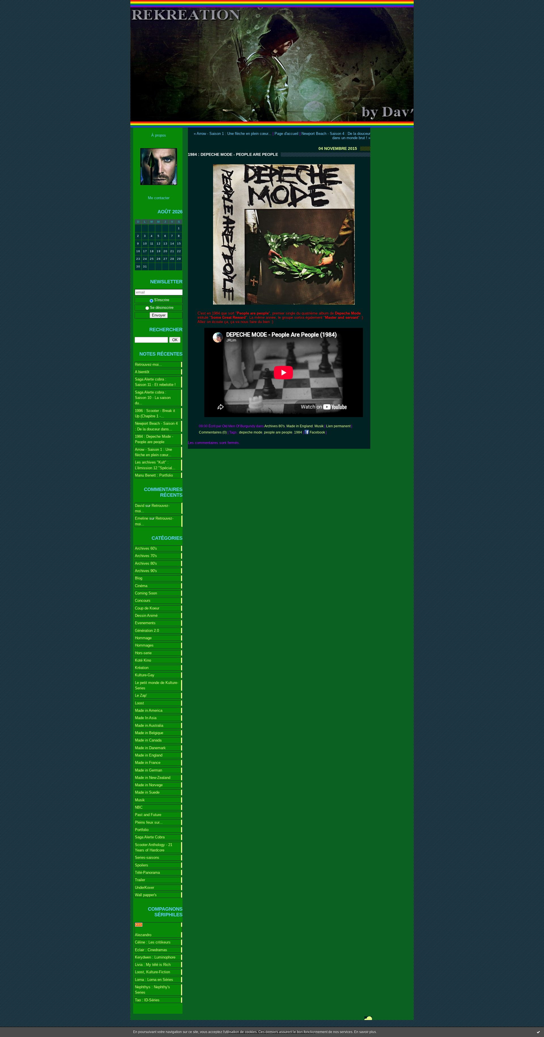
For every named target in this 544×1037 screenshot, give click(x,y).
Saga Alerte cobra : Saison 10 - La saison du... (153, 397)
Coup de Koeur (147, 608)
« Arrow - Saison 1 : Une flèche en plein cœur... (232, 133)
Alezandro (143, 935)
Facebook (317, 432)
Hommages (144, 645)
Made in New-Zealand (152, 777)
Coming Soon (146, 593)
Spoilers (141, 865)
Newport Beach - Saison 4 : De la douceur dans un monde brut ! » (335, 135)
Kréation (141, 668)
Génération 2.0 (147, 630)
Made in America (148, 710)
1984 (298, 432)
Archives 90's (146, 571)
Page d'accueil (286, 133)
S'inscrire (161, 300)
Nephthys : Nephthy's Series (152, 989)
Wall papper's (146, 895)
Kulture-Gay (144, 675)
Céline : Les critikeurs (153, 942)
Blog (138, 578)
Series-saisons (147, 857)
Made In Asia (145, 718)
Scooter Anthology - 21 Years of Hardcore (153, 847)
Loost (139, 703)
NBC (139, 807)
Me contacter (158, 198)
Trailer (140, 880)
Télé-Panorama (147, 872)
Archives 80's (146, 563)
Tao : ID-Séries (147, 1000)
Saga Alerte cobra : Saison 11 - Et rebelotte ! (155, 382)
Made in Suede (147, 792)
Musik (140, 800)
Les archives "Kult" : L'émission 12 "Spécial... (155, 465)
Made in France (147, 762)
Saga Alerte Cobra (150, 837)
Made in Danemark (150, 748)
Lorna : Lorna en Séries (154, 980)
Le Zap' (141, 695)
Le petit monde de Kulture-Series (156, 685)
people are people (278, 432)
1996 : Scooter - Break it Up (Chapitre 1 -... (155, 413)
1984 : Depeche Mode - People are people (154, 439)
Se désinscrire (161, 307)
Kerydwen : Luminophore (155, 957)
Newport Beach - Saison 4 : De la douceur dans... (156, 426)
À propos (158, 135)
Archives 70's (146, 556)
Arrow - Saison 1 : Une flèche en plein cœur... (153, 452)
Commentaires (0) (213, 432)
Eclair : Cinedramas (151, 950)
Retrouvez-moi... (148, 364)
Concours (142, 600)
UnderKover (144, 887)
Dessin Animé (146, 615)
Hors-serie (143, 653)
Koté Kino (143, 660)
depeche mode (250, 432)
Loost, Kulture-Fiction (152, 972)
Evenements (145, 623)
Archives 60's (146, 548)
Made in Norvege (149, 785)
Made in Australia (149, 725)
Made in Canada (148, 740)
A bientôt (142, 372)
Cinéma (141, 586)
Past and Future (148, 815)
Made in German (148, 770)
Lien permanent (338, 426)
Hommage (143, 638)
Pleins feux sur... (149, 822)
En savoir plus (365, 1032)
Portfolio (141, 830)
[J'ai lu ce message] (538, 1032)
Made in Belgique (149, 733)
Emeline (141, 518)
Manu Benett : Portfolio (154, 475)
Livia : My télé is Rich (153, 964)
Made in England (148, 755)
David (139, 505)
